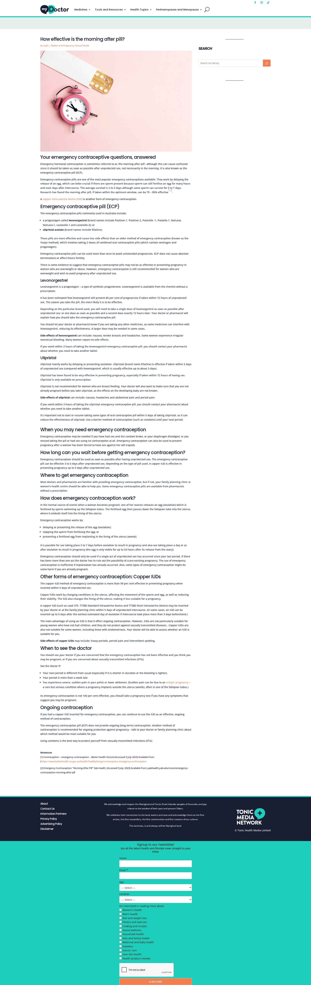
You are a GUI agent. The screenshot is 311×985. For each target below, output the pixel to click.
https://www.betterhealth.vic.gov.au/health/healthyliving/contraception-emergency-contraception (94, 761)
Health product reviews (136, 958)
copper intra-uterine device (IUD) (62, 199)
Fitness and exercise (134, 922)
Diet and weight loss (134, 918)
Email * (123, 870)
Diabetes (127, 946)
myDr (46, 45)
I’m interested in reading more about (141, 906)
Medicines (80, 9)
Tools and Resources (109, 9)
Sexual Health (82, 45)
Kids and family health (136, 938)
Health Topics (139, 9)
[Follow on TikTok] (268, 2)
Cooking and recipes (134, 926)
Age (121, 882)
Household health (133, 934)
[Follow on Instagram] (261, 2)
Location (124, 894)
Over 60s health (131, 954)
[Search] (267, 63)
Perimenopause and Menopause (177, 9)
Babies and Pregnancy (62, 45)
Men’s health (130, 914)
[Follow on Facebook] (255, 2)
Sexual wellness (131, 930)
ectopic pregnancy (177, 682)
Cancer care (129, 950)
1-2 (170, 190)
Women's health (132, 910)
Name (123, 858)
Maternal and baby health (138, 942)
